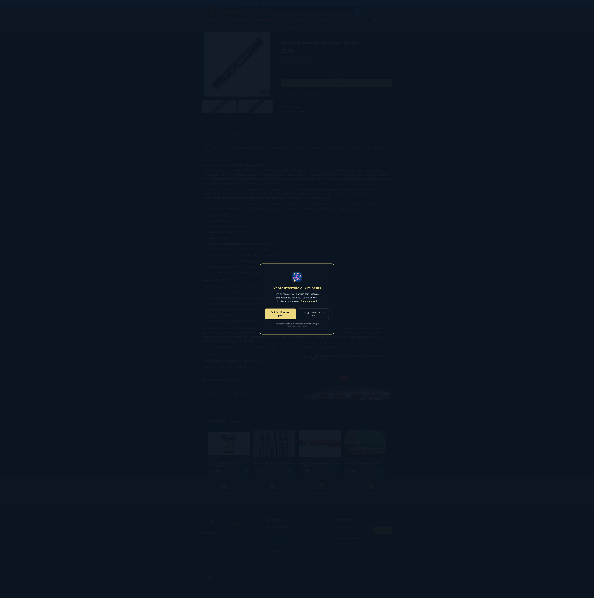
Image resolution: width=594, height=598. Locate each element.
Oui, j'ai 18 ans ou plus (280, 314)
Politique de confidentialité (297, 327)
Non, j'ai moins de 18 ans (313, 314)
